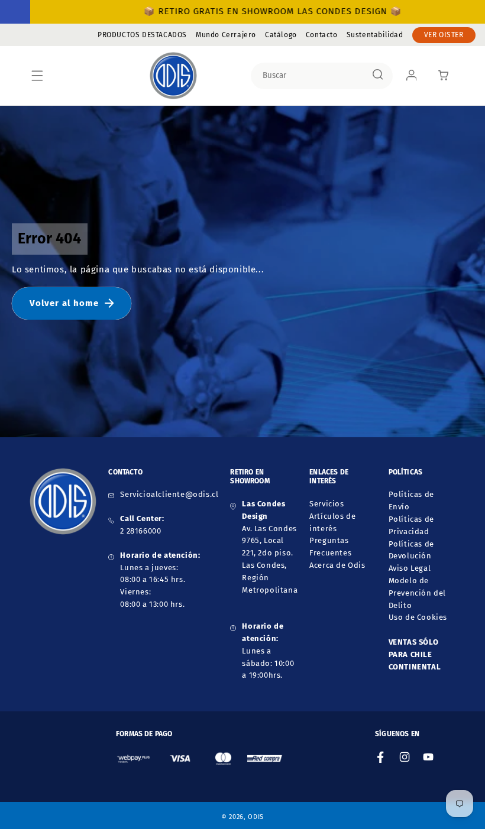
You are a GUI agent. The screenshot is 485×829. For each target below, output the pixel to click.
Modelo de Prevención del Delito (417, 593)
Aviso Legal (410, 568)
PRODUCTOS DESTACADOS (142, 35)
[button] (37, 76)
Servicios (326, 503)
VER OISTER (444, 35)
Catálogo (281, 35)
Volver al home (64, 303)
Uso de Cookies (418, 617)
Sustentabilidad (375, 35)
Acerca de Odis (337, 565)
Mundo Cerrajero (226, 35)
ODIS (256, 817)
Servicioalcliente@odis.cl (169, 494)
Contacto (322, 35)
